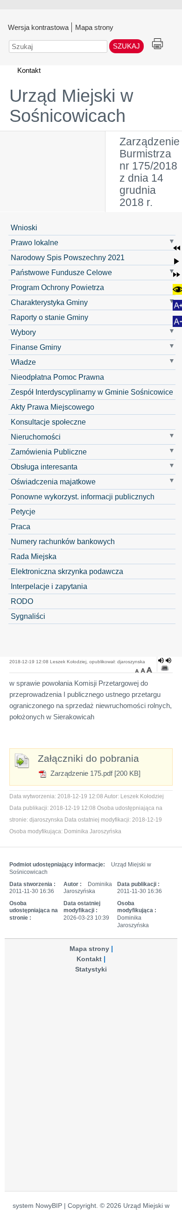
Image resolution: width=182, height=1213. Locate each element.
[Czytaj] (165, 660)
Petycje (23, 511)
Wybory (23, 332)
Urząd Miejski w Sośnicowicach (71, 106)
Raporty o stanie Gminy (49, 317)
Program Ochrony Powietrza (57, 287)
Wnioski (24, 227)
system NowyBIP (37, 1205)
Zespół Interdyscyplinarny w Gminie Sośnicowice (92, 392)
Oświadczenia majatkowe (53, 481)
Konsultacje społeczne (48, 422)
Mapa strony (94, 27)
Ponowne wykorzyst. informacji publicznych (82, 496)
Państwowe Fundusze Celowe (61, 272)
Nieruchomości (36, 437)
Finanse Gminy (36, 347)
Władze (23, 362)
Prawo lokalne (34, 242)
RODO (22, 601)
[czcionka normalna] (144, 670)
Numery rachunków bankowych (63, 541)
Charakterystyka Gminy (49, 302)
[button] (176, 247)
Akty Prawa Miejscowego (52, 407)
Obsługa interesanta (44, 466)
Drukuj (157, 44)
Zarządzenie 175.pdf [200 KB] (94, 773)
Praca (20, 526)
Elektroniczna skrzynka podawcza (67, 571)
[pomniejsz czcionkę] (138, 670)
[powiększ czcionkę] (149, 670)
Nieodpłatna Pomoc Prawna (57, 377)
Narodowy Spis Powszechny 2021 (68, 257)
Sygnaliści (28, 616)
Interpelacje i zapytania (49, 586)
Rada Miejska (33, 556)
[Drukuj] (165, 668)
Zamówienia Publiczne (49, 451)
